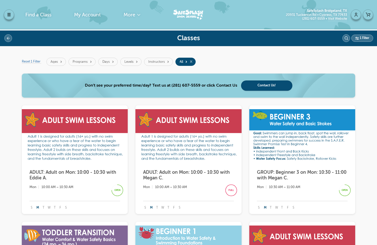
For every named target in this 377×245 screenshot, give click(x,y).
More (130, 14)
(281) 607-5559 (314, 19)
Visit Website (337, 19)
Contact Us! (266, 85)
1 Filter (364, 38)
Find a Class (38, 14)
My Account (87, 14)
